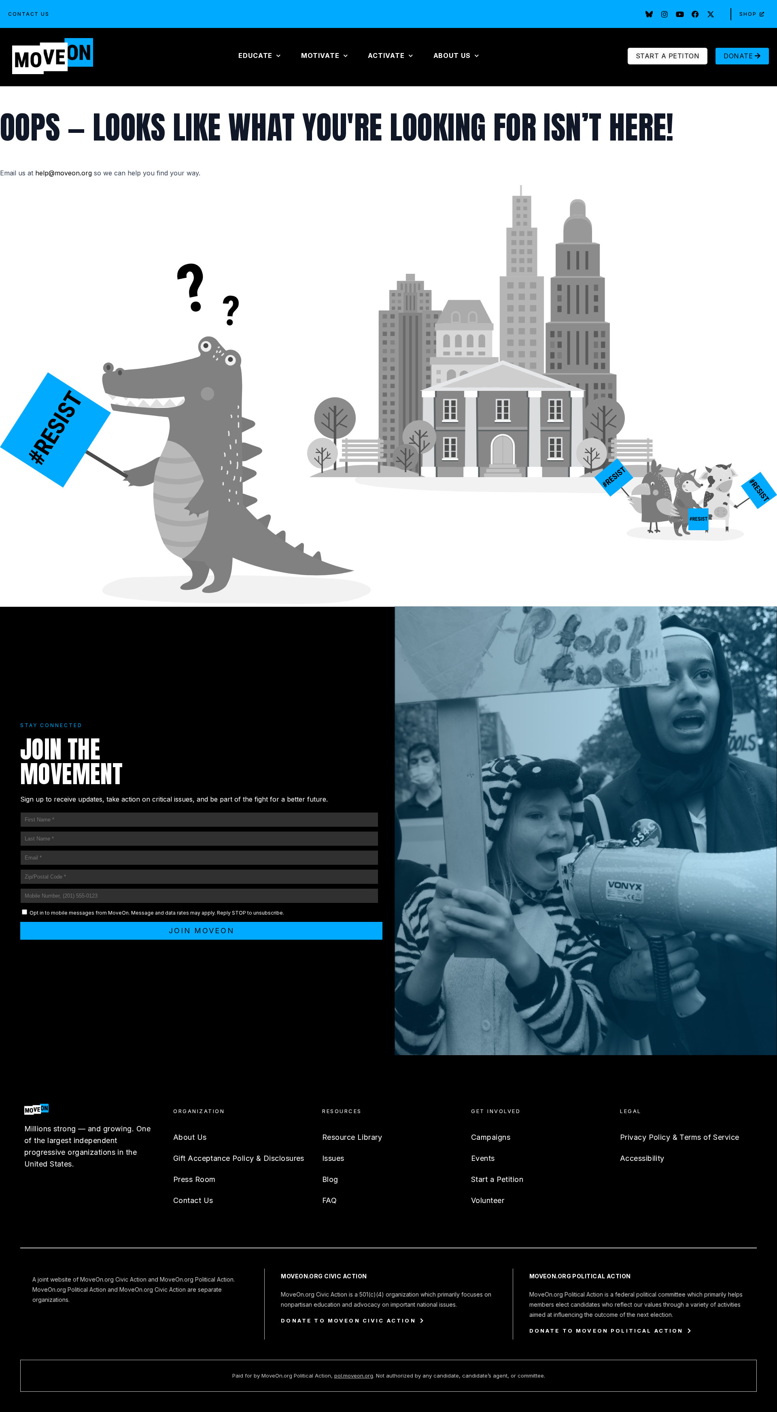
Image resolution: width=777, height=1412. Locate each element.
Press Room (194, 1179)
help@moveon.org (63, 173)
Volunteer (487, 1200)
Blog (330, 1179)
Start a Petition (497, 1179)
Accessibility (642, 1158)
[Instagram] (664, 14)
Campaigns (490, 1137)
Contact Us (28, 14)
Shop (748, 14)
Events (483, 1158)
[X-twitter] (710, 14)
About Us (190, 1137)
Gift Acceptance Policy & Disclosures (238, 1158)
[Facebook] (695, 14)
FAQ (329, 1200)
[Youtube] (680, 14)
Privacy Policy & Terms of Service (679, 1137)
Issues (333, 1158)
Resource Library (352, 1137)
